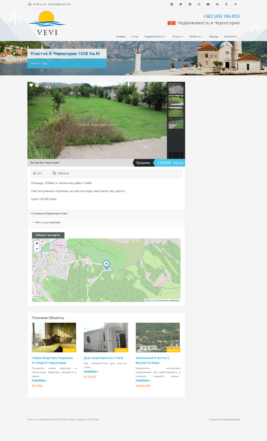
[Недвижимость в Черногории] (47, 24)
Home (34, 63)
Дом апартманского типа (103, 358)
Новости (195, 36)
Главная (120, 36)
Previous (30, 120)
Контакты (230, 36)
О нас (135, 36)
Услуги (177, 36)
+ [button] (37, 243)
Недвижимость (154, 36)
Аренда (213, 36)
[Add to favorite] (31, 86)
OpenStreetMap (162, 300)
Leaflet (148, 300)
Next (164, 120)
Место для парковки (48, 222)
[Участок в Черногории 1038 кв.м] (106, 265)
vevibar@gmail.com (59, 4)
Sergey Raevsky (231, 419)
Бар (45, 63)
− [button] (37, 249)
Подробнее (39, 380)
